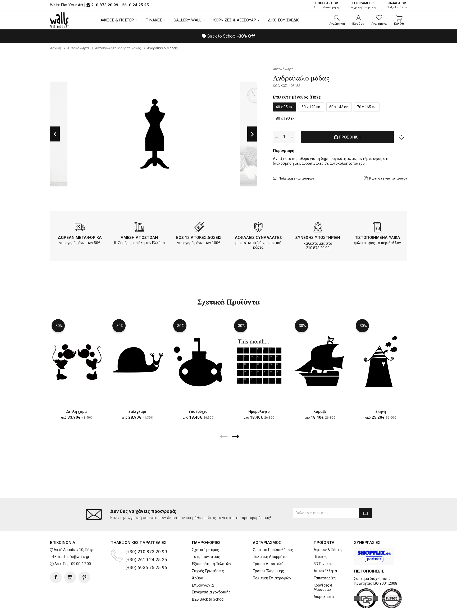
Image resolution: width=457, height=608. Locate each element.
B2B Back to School (208, 599)
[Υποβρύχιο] (198, 361)
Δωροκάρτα (324, 596)
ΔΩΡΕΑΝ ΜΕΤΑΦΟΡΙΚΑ (80, 237)
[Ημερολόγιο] (259, 361)
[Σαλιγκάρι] (137, 361)
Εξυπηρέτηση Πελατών (211, 564)
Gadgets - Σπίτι (397, 5)
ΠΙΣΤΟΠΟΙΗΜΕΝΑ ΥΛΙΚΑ (377, 237)
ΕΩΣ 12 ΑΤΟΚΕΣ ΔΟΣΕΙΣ (198, 237)
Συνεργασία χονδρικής (211, 592)
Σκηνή (381, 411)
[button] (337, 20)
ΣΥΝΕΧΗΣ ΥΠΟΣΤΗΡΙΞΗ (317, 237)
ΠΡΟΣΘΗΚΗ (349, 137)
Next (252, 134)
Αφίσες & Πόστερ (329, 550)
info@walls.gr (78, 557)
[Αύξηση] (292, 137)
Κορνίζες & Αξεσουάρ (323, 587)
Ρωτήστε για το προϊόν (388, 178)
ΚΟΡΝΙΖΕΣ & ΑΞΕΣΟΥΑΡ (234, 20)
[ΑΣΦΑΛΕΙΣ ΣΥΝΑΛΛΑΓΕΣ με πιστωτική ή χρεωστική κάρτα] (258, 228)
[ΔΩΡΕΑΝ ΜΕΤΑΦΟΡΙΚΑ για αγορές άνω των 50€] (80, 228)
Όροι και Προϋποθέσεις (273, 550)
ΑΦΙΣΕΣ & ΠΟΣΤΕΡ (117, 20)
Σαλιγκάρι (137, 411)
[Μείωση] (276, 137)
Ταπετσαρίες (325, 578)
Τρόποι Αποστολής (269, 564)
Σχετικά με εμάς (205, 550)
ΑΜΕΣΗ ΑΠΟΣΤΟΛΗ (139, 237)
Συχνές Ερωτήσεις (208, 571)
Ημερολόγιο (259, 411)
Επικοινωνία (203, 585)
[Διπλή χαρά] (76, 361)
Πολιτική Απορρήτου (271, 557)
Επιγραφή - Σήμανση (363, 5)
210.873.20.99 (104, 5)
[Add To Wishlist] (401, 137)
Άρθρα (197, 578)
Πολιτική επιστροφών (296, 178)
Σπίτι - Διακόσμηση (326, 5)
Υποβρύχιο (198, 411)
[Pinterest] (84, 577)
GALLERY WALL (187, 20)
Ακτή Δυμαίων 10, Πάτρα (74, 550)
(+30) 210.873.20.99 (146, 551)
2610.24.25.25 (135, 5)
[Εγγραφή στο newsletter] (365, 513)
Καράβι (319, 411)
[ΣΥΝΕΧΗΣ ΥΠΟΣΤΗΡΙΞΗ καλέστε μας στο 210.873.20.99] (318, 228)
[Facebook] (56, 577)
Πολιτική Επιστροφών (272, 578)
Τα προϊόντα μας (206, 557)
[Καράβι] (320, 361)
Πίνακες (320, 557)
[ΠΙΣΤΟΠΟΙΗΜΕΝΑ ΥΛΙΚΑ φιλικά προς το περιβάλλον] (377, 228)
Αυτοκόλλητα (325, 571)
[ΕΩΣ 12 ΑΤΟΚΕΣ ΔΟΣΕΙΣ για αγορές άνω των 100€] (199, 228)
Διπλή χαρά (76, 411)
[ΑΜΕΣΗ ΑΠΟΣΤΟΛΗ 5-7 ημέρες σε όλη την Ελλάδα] (139, 228)
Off (246, 36)
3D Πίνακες (323, 564)
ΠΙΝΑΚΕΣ (153, 20)
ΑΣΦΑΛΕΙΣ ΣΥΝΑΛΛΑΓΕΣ (258, 237)
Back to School (230, 36)
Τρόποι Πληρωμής (268, 571)
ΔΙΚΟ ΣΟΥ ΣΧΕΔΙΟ (284, 20)
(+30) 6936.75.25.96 (146, 567)
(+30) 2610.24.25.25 (146, 559)
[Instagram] (70, 577)
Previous (55, 134)
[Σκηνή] (381, 361)
